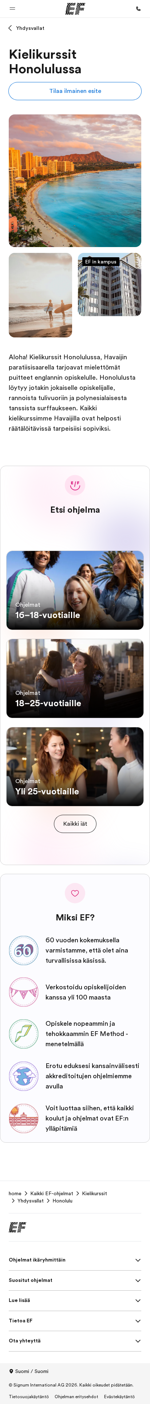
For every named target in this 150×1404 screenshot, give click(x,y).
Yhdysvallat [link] (30, 1201)
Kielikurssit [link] (94, 1193)
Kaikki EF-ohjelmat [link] (51, 1193)
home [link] (15, 1193)
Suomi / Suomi (31, 1371)
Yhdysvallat (30, 28)
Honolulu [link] (62, 1201)
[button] (12, 8)
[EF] (75, 9)
